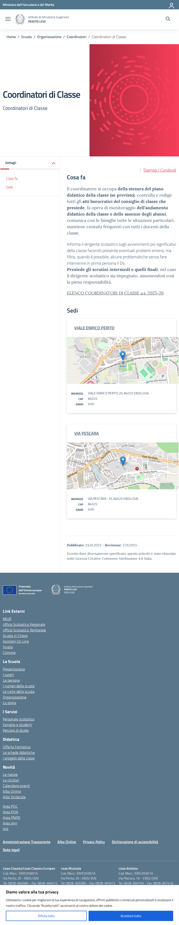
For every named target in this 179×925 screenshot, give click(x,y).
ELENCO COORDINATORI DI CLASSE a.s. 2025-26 (115, 293)
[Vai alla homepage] (20, 19)
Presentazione (14, 669)
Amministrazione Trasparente (26, 842)
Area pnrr (10, 823)
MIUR (7, 619)
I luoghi (8, 674)
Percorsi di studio (16, 730)
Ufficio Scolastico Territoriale (24, 630)
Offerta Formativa (17, 747)
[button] (30, 163)
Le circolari (11, 780)
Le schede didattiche (19, 752)
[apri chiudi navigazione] (8, 19)
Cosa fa (11, 178)
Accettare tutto (130, 915)
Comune (9, 652)
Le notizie (10, 774)
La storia (9, 702)
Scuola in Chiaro (15, 635)
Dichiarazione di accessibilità (135, 842)
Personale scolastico (18, 719)
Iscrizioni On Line (16, 641)
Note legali (11, 850)
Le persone (11, 680)
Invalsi (8, 647)
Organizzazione (14, 697)
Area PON (10, 812)
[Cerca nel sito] (168, 19)
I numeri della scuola (18, 686)
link (5, 828)
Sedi (9, 187)
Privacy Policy (94, 842)
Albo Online (12, 791)
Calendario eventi (16, 785)
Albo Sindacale (14, 797)
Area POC (10, 806)
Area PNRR (11, 817)
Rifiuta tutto (46, 915)
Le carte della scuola (18, 691)
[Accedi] (171, 5)
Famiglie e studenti (17, 724)
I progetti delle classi (18, 758)
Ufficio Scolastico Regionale (24, 624)
